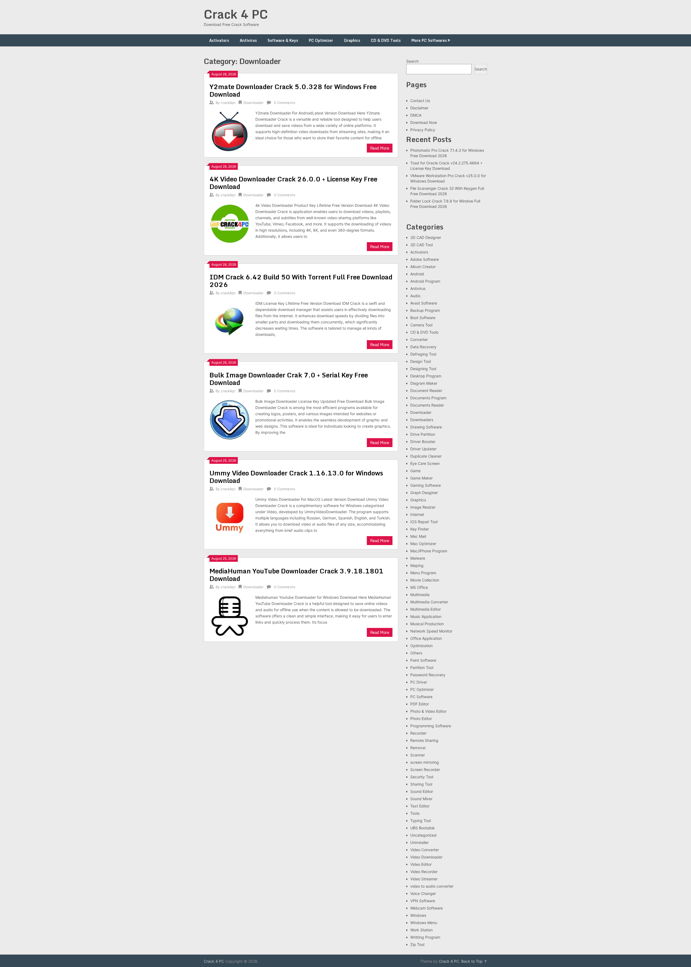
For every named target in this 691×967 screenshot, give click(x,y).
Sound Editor (421, 791)
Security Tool (421, 777)
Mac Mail (418, 536)
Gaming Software (425, 485)
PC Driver (418, 682)
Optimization (421, 645)
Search (412, 61)
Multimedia (419, 594)
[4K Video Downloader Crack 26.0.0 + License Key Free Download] (229, 223)
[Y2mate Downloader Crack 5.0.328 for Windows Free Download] (229, 131)
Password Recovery (427, 674)
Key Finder (419, 529)
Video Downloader (426, 857)
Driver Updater (423, 449)
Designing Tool (423, 368)
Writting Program (425, 937)
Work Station (421, 930)
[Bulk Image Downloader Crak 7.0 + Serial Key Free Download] (229, 419)
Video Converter (424, 849)
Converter (419, 339)
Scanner (417, 755)
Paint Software (423, 660)
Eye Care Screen (425, 463)
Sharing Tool (421, 784)
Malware (417, 558)
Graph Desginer (424, 492)
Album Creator (423, 266)
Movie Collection (424, 580)
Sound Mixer (421, 798)
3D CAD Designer (425, 237)
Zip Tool (417, 944)
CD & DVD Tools (386, 40)
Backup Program (425, 310)
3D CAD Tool (421, 244)
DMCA (415, 115)
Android (417, 274)
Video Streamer (424, 879)
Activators (219, 40)
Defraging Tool (423, 354)
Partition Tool (421, 667)
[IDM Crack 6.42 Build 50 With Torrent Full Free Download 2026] (229, 321)
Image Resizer (422, 507)
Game (415, 470)
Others (416, 653)
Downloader (253, 102)
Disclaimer (419, 108)
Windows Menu (423, 922)
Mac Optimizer (423, 543)
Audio (415, 295)
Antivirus (248, 40)
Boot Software (422, 317)
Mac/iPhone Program (428, 551)
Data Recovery (423, 346)
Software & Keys (282, 40)
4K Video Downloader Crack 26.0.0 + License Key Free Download (293, 183)
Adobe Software (424, 259)
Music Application (425, 616)
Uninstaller (419, 842)
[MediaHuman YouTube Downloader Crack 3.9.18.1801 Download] (229, 615)
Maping (417, 565)
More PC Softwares (429, 40)
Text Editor (419, 806)
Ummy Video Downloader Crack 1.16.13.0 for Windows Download (296, 477)
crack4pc (228, 102)
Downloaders (421, 419)
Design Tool (420, 361)
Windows (418, 915)
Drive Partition (422, 434)
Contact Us (420, 100)
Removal (417, 747)
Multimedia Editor (425, 609)
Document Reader (426, 390)
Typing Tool (420, 820)
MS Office (419, 587)
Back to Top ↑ (474, 961)
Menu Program (423, 572)
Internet (417, 514)
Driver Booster (422, 441)
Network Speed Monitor (431, 631)
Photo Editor (421, 718)
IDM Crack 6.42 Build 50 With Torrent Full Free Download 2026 (300, 281)
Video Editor (421, 864)
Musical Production (427, 623)
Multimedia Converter (429, 602)
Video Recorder (424, 871)
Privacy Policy (422, 129)
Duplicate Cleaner (426, 456)
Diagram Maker (423, 383)
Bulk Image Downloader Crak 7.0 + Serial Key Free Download (288, 379)
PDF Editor (419, 704)
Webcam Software (426, 908)
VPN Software (422, 900)
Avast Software (423, 303)
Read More (379, 148)
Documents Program (428, 397)
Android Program (425, 281)
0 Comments (284, 102)
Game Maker (421, 478)
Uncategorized (423, 835)
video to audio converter (431, 886)
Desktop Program (425, 376)
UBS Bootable (422, 828)
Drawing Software (426, 427)
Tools (414, 813)
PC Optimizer (321, 40)
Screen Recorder (425, 769)
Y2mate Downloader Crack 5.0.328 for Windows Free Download (293, 90)
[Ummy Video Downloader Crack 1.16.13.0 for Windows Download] (229, 517)
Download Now (423, 122)
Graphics (352, 40)
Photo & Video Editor (428, 711)
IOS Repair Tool (424, 521)
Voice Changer (423, 893)
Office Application (426, 638)
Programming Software (430, 725)
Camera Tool (421, 325)
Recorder (418, 733)
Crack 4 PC (236, 14)
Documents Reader (427, 405)
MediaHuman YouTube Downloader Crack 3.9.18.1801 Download (296, 575)
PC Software (421, 696)
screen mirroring (424, 762)
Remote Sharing (424, 740)
